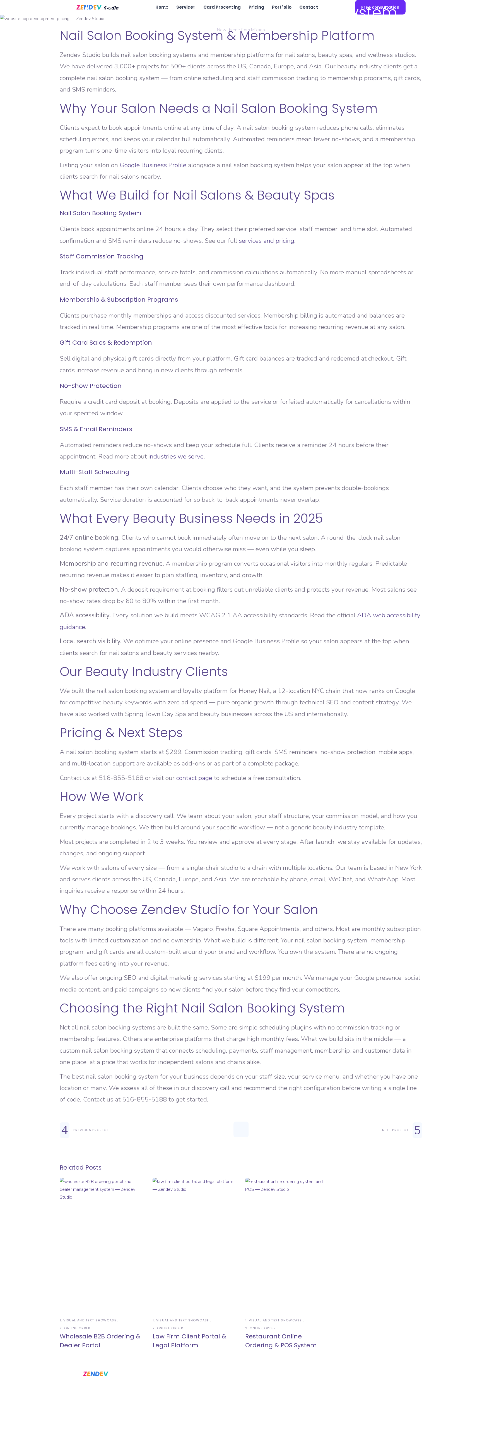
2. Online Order (75, 1328)
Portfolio (270, 1401)
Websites (208, 1390)
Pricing (268, 1390)
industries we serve (176, 456)
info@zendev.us (341, 1401)
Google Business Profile (153, 165)
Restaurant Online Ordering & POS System (281, 1341)
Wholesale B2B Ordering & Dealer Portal (100, 1341)
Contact (270, 1412)
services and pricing (266, 240)
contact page (194, 778)
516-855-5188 (339, 1390)
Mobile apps (211, 1401)
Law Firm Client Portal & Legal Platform (189, 1341)
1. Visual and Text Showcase (88, 1320)
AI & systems (211, 1412)
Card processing (216, 1422)
